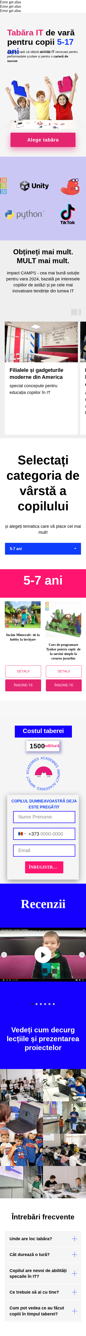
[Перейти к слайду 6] (54, 1004)
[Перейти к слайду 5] (49, 1004)
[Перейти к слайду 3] (41, 1004)
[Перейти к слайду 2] (37, 1004)
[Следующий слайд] (82, 955)
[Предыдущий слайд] (4, 955)
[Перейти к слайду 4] (45, 1004)
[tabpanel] (43, 583)
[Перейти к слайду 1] (32, 1004)
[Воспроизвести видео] (43, 954)
